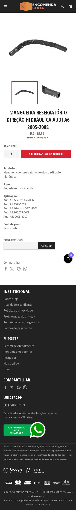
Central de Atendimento (19, 346)
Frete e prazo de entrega (19, 316)
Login (7, 369)
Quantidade (10, 146)
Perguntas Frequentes (18, 352)
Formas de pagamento (18, 328)
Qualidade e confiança (18, 305)
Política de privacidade (18, 310)
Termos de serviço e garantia (22, 322)
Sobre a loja (11, 299)
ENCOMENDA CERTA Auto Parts (26, 492)
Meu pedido (11, 363)
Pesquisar (10, 358)
